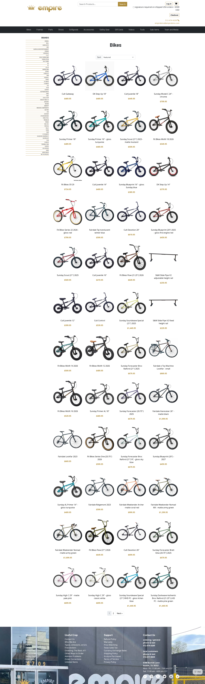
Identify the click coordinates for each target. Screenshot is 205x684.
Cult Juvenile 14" (99, 184)
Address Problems (73, 656)
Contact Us (70, 639)
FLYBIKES (46, 83)
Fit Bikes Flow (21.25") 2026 (132, 275)
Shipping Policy (111, 653)
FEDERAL (46, 77)
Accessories (31, 653)
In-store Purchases (112, 656)
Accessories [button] (89, 30)
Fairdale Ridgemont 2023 (100, 504)
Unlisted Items (71, 662)
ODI (48, 112)
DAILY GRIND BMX (44, 57)
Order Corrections (73, 659)
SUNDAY (46, 142)
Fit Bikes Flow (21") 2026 (99, 550)
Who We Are (70, 642)
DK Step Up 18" (99, 94)
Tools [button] (142, 30)
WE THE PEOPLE (45, 154)
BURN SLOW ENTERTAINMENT (41, 49)
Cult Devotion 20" (131, 230)
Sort (99, 57)
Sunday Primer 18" (67, 139)
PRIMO (47, 122)
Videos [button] (131, 30)
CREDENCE (46, 53)
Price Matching (110, 645)
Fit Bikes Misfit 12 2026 (99, 366)
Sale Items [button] (154, 30)
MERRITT (46, 106)
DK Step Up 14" (163, 184)
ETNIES (47, 71)
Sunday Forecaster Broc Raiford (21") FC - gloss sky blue (131, 459)
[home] (47, 8)
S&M (47, 132)
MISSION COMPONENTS (43, 108)
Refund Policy (110, 639)
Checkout (174, 15)
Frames (29, 642)
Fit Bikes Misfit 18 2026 (163, 139)
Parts (28, 645)
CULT (47, 55)
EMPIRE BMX (45, 69)
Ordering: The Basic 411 (75, 650)
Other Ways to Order (74, 653)
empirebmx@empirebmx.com (167, 23)
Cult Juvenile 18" (131, 94)
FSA (48, 85)
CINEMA (47, 51)
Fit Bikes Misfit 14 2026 (68, 366)
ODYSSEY (46, 114)
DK (48, 63)
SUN (48, 140)
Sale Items (30, 667)
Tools (28, 665)
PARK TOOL (46, 118)
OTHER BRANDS (45, 116)
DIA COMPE (46, 61)
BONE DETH (46, 45)
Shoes (28, 647)
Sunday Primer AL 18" (99, 411)
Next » (119, 613)
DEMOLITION (45, 59)
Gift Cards (119, 30)
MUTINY (47, 110)
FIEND (47, 79)
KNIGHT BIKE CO (44, 100)
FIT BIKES (46, 81)
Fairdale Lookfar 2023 (67, 456)
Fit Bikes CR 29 (67, 184)
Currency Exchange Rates (115, 650)
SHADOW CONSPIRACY (43, 136)
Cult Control (99, 320)
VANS (47, 150)
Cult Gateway (68, 94)
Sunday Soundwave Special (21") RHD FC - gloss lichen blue (131, 598)
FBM (48, 75)
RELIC (47, 128)
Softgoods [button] (73, 30)
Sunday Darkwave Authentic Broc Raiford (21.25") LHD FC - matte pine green (163, 598)
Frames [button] (40, 30)
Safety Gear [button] (104, 30)
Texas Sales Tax (110, 647)
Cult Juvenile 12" (68, 320)
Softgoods (30, 650)
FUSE (47, 87)
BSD (48, 47)
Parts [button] (50, 30)
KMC (47, 95)
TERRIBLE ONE (45, 144)
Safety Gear (31, 656)
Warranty (108, 642)
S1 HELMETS (46, 134)
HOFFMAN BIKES (44, 91)
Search (122, 4)
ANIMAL (47, 41)
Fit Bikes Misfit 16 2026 (68, 411)
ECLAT (47, 67)
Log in (168, 4)
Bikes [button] (29, 30)
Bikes (28, 639)
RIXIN (47, 130)
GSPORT (47, 89)
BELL (47, 43)
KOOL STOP (46, 98)
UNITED (47, 146)
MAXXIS (47, 104)
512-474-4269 (171, 20)
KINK (47, 93)
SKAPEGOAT (46, 138)
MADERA (46, 102)
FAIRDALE (46, 73)
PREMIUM (46, 120)
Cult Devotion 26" (131, 550)
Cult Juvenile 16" (99, 275)
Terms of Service (111, 659)
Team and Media (171, 30)
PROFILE (46, 126)
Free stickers (70, 647)
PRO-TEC (46, 124)
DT (48, 65)
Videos (29, 662)
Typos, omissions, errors (76, 645)
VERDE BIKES (45, 152)
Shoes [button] (61, 30)
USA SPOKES (45, 148)
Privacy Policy (110, 662)
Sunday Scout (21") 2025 (68, 275)
